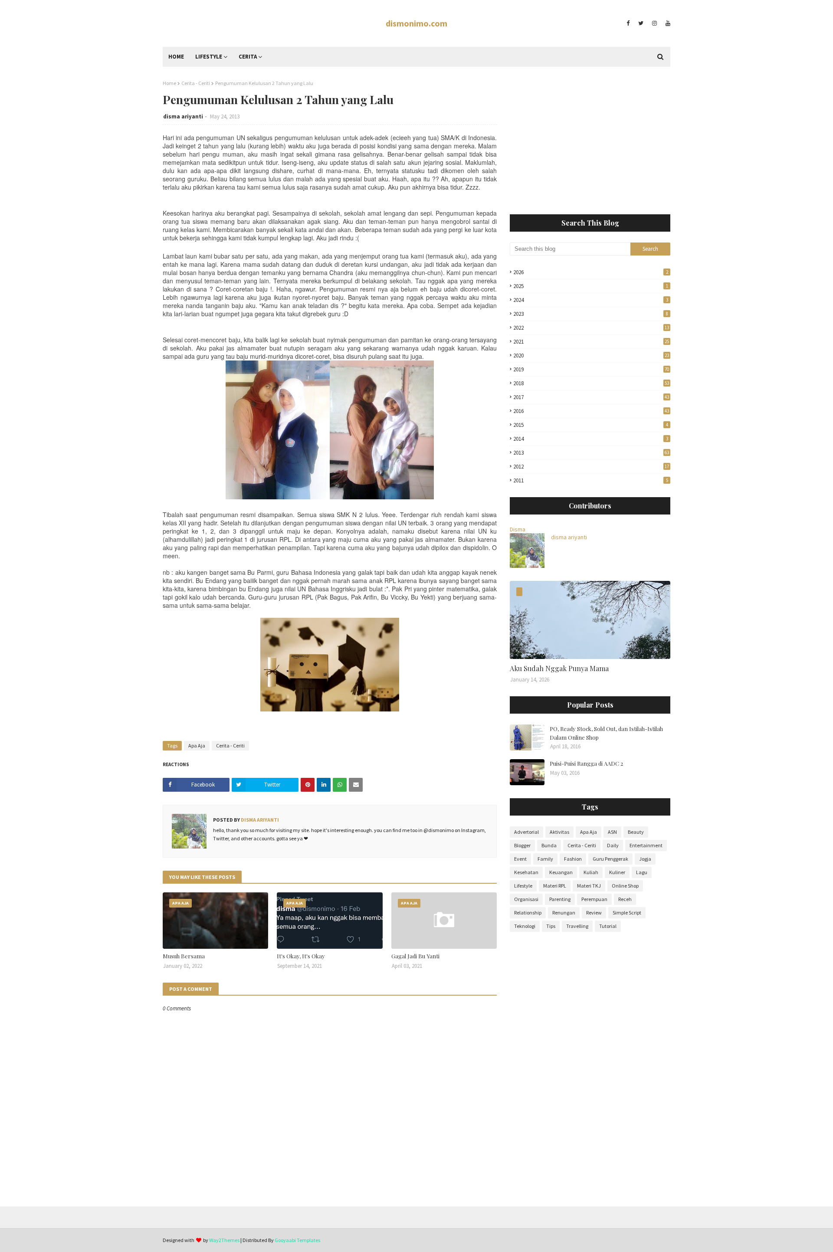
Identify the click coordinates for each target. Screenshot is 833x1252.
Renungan (563, 912)
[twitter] (641, 23)
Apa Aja (196, 745)
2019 (591, 369)
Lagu (641, 872)
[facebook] (628, 23)
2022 (591, 327)
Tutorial (608, 926)
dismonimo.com (416, 23)
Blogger (522, 845)
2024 (590, 300)
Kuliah (591, 872)
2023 (590, 314)
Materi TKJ (589, 885)
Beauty (636, 832)
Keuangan (561, 872)
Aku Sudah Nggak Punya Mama (559, 668)
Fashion (573, 858)
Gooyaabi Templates (297, 1240)
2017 (591, 397)
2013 (591, 452)
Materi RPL (554, 885)
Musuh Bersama (184, 956)
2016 (591, 411)
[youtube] (666, 23)
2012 (591, 466)
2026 (590, 272)
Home (169, 83)
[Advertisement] (590, 140)
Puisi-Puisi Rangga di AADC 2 (586, 763)
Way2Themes (224, 1240)
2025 (590, 286)
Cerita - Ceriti (195, 83)
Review (594, 912)
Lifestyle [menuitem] (208, 56)
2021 (591, 341)
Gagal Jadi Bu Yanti (415, 956)
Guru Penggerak (610, 858)
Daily (613, 845)
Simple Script (627, 912)
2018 (591, 383)
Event (520, 858)
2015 (590, 425)
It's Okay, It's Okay (301, 956)
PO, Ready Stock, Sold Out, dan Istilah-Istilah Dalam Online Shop (606, 733)
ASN (612, 832)
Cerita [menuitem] (248, 56)
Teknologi (524, 926)
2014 (590, 438)
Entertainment (646, 845)
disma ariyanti (183, 116)
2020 (591, 355)
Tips (550, 926)
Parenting (560, 899)
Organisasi (526, 899)
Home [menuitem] (176, 56)
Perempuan (594, 899)
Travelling (577, 926)
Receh (625, 899)
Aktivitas (559, 832)
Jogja (645, 858)
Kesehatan (526, 872)
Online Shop (625, 885)
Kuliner (617, 872)
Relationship (527, 912)
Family (545, 858)
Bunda (549, 845)
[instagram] (654, 23)
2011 (590, 480)
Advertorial (526, 832)
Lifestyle (523, 885)
